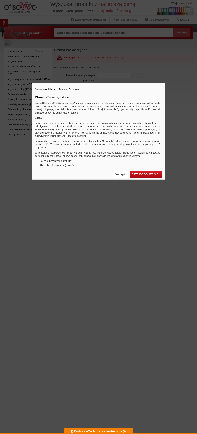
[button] (121, 174)
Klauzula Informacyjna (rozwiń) (56, 165)
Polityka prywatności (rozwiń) (55, 161)
